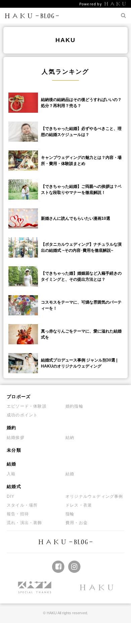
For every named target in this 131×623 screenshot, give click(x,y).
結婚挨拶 (16, 437)
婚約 (11, 427)
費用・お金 (77, 522)
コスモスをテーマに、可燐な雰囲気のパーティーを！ (81, 305)
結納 (70, 437)
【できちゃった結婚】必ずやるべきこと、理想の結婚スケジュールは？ (81, 131)
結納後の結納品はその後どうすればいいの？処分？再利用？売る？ (81, 102)
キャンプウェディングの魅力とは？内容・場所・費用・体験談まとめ (81, 160)
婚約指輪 (74, 406)
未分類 (14, 450)
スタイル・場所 (22, 505)
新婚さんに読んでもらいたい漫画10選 (75, 218)
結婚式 (14, 486)
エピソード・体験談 (27, 406)
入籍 (11, 474)
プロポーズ (19, 396)
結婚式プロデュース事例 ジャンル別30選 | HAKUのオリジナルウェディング (79, 363)
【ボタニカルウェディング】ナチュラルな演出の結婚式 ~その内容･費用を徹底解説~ (81, 247)
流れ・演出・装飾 (24, 522)
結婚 (11, 463)
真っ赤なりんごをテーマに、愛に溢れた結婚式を (81, 334)
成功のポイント (22, 415)
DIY (11, 496)
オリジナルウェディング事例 (94, 496)
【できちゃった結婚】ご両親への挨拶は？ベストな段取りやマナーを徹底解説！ (81, 189)
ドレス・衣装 (79, 505)
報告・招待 (18, 514)
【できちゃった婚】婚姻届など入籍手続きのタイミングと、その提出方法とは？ (81, 276)
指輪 (70, 514)
